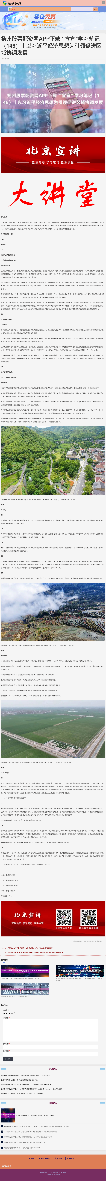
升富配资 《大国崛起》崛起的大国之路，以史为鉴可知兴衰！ (22, 1093)
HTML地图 (62, 1172)
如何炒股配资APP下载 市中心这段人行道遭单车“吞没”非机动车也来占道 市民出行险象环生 (32, 1089)
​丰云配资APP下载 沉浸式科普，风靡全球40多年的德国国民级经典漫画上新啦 (30, 1132)
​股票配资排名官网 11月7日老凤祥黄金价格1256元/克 (22, 1148)
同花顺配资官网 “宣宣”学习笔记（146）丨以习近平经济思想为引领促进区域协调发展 (35, 952)
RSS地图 (55, 1172)
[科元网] (12, 3)
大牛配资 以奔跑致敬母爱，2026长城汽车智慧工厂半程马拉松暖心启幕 (25, 1075)
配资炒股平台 (44, 1158)
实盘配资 (58, 1158)
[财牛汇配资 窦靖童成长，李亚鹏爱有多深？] (25, 989)
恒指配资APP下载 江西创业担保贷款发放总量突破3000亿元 (35, 1115)
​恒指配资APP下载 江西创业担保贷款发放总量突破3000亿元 (24, 1142)
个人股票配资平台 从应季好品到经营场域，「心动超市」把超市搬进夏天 (26, 1084)
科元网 (31, 1158)
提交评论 (8, 1059)
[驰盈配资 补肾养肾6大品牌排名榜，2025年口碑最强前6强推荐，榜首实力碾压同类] (80, 971)
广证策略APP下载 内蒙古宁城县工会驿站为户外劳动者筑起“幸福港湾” (30, 948)
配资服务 (70, 1158)
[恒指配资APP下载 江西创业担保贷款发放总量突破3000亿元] (25, 971)
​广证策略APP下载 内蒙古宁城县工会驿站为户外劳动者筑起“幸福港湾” (28, 1137)
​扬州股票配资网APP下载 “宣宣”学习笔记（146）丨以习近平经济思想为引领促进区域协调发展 (36, 1126)
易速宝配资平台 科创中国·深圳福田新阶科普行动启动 (19, 1080)
